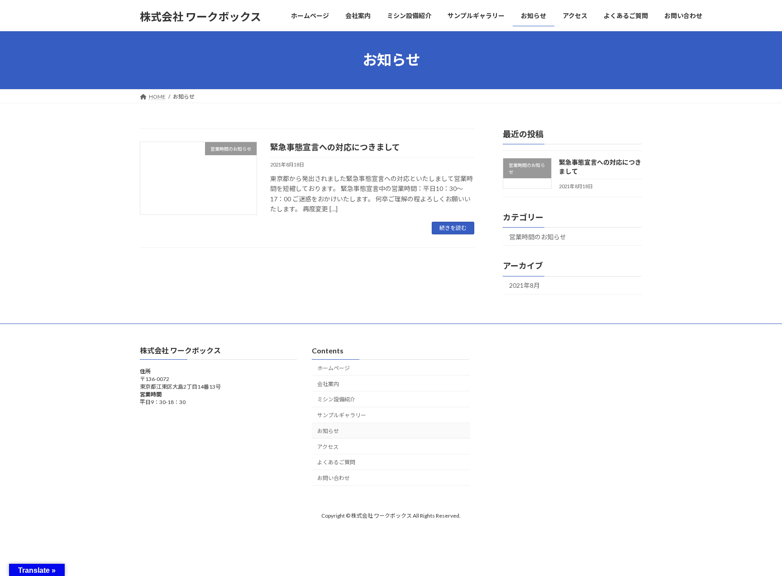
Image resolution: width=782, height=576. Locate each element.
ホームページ (333, 368)
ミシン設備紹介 (336, 399)
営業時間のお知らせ (537, 236)
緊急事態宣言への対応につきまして (335, 147)
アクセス (328, 446)
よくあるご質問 (336, 462)
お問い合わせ (333, 478)
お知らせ (328, 431)
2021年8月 (524, 285)
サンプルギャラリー (341, 415)
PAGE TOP (755, 550)
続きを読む (453, 227)
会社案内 (328, 383)
